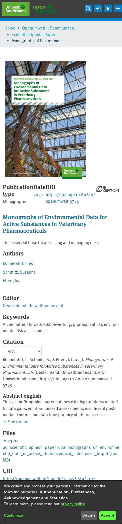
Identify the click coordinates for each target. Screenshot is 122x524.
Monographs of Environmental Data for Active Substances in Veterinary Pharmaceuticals (55, 223)
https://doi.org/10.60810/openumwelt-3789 (70, 197)
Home (10, 28)
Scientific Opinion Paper (33, 34)
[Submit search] (88, 8)
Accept (107, 515)
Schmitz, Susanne (19, 272)
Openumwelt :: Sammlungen (48, 28)
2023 (38, 194)
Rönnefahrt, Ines (18, 263)
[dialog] (61, 502)
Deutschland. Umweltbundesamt (33, 305)
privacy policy (73, 504)
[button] (98, 8)
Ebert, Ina (11, 280)
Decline (89, 515)
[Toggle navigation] (118, 8)
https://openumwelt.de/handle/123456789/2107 (49, 478)
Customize (13, 515)
